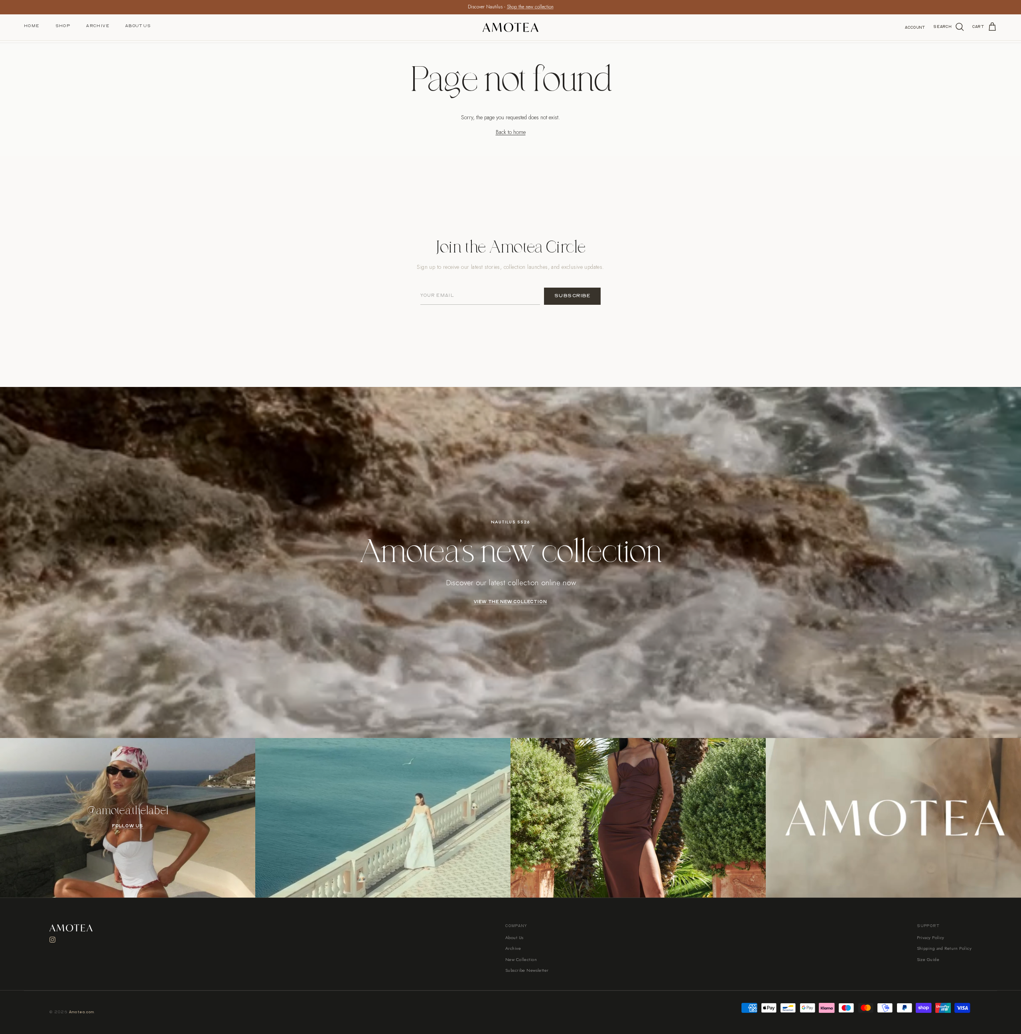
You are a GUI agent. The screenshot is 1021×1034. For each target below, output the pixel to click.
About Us (138, 26)
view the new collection (510, 602)
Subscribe (572, 296)
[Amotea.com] (510, 27)
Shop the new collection (530, 6)
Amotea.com (82, 1012)
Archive (97, 26)
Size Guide (928, 959)
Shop (63, 26)
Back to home (511, 132)
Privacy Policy (930, 937)
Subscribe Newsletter (527, 970)
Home (31, 26)
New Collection (521, 959)
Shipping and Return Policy (944, 948)
